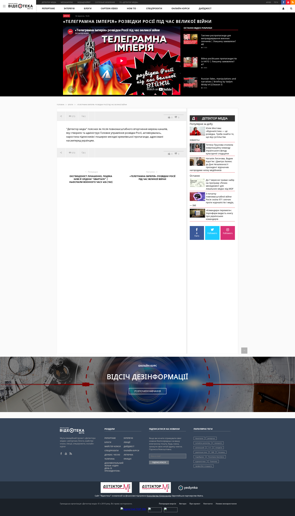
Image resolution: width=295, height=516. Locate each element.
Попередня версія (167, 503)
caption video (109, 8)
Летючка (128, 454)
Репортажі (48, 8)
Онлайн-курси (180, 8)
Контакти (208, 503)
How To (131, 8)
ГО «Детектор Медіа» (128, 2)
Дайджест (205, 8)
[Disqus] (121, 231)
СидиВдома (199, 457)
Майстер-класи (112, 446)
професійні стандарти (203, 466)
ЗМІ (212, 452)
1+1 (209, 448)
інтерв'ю (218, 448)
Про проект (194, 503)
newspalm (218, 443)
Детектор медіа (49, 2)
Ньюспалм (199, 438)
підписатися (159, 462)
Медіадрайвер (83, 2)
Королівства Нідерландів (159, 495)
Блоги (88, 8)
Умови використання (226, 503)
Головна (60, 104)
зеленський (199, 448)
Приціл (127, 459)
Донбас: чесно (112, 454)
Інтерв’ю (69, 8)
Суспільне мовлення (105, 2)
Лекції (127, 442)
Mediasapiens (67, 2)
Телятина (109, 459)
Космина (221, 452)
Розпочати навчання (147, 391)
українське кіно (201, 452)
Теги (276, 2)
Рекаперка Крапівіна (216, 457)
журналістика (200, 461)
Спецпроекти (154, 8)
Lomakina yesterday (202, 443)
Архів (268, 2)
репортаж (211, 438)
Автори (182, 503)
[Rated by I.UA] (155, 511)
